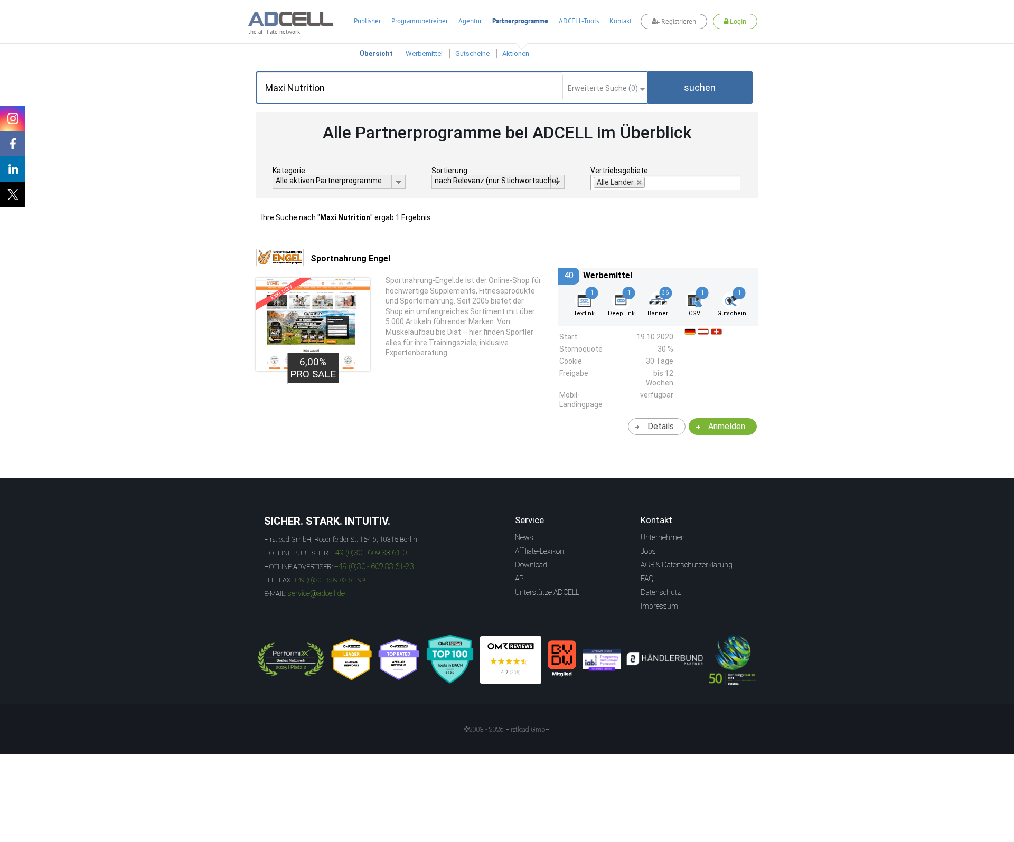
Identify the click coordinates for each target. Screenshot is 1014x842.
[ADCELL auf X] (12, 194)
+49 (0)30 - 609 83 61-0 (369, 552)
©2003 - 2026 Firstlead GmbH (507, 729)
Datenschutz (661, 592)
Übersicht (376, 54)
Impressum (659, 606)
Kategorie (289, 170)
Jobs (648, 551)
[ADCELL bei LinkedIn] (12, 169)
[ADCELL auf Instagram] (12, 118)
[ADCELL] (510, 660)
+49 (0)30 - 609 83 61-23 (374, 566)
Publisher (367, 20)
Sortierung (449, 170)
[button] (700, 87)
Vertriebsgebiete (619, 170)
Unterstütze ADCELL (547, 592)
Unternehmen (663, 537)
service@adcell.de (316, 593)
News (524, 537)
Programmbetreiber (419, 20)
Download (531, 565)
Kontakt (620, 20)
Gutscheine (472, 54)
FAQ (647, 578)
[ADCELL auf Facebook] (12, 143)
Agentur (470, 20)
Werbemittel (424, 54)
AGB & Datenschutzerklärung (687, 565)
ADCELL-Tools (579, 20)
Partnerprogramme (520, 20)
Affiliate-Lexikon (539, 551)
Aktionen (515, 54)
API (520, 578)
